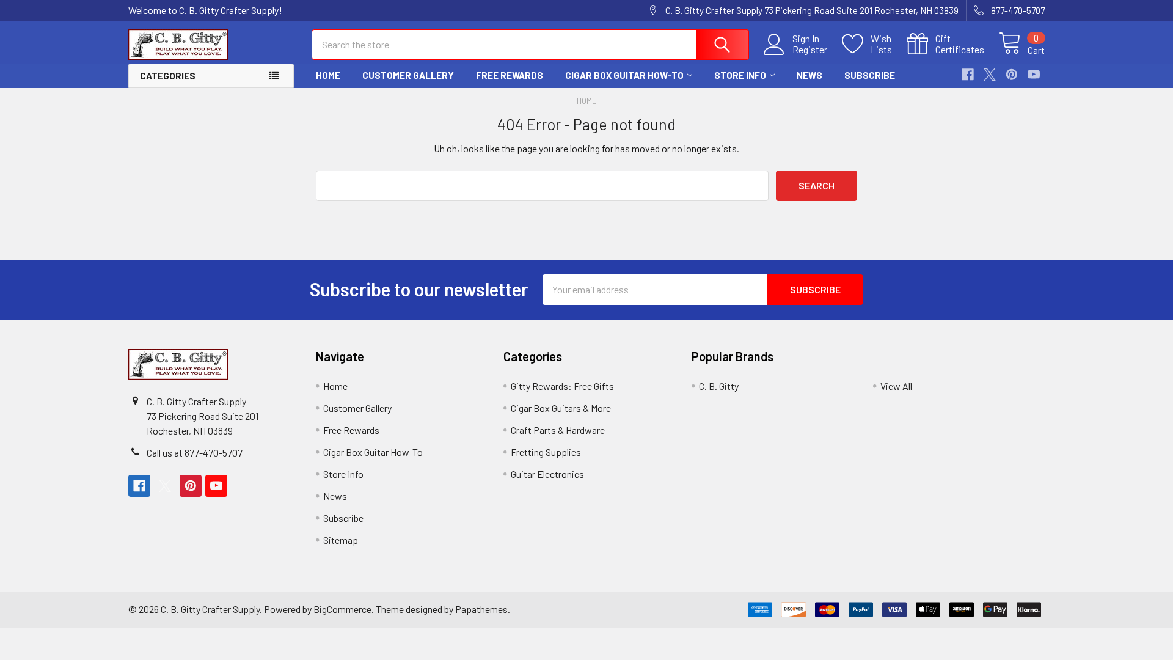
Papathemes (481, 609)
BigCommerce (342, 609)
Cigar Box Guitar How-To (624, 75)
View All (896, 386)
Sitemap (340, 540)
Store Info (740, 75)
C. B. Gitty (719, 386)
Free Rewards (509, 75)
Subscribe (869, 75)
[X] (990, 75)
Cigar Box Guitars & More (561, 408)
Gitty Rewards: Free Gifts (562, 386)
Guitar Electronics (547, 474)
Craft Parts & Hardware (558, 430)
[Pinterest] (1012, 75)
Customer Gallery (408, 75)
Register (809, 49)
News (809, 75)
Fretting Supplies (546, 452)
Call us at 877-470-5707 (195, 452)
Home (328, 75)
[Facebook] (968, 75)
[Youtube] (1034, 75)
